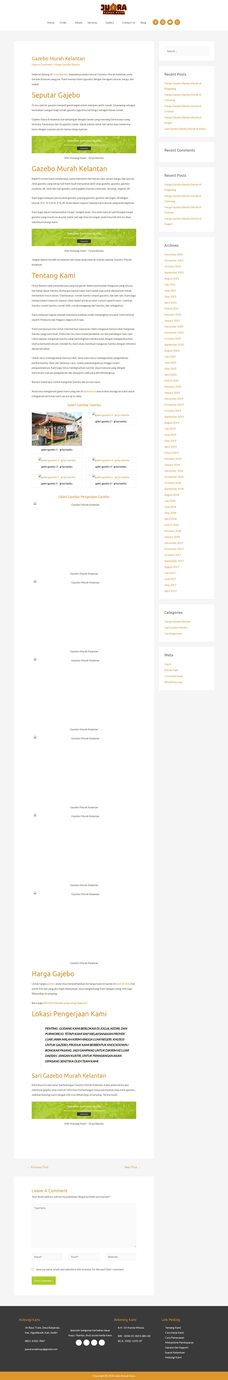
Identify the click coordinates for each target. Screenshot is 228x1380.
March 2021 (171, 308)
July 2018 (169, 500)
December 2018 (173, 470)
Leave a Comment (42, 64)
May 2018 (170, 512)
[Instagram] (86, 1343)
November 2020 (173, 332)
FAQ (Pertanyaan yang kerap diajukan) (65, 1002)
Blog (143, 22)
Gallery (109, 22)
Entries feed (171, 670)
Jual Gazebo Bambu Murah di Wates (185, 128)
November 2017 (173, 548)
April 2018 (170, 518)
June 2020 (170, 362)
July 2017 (169, 572)
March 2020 (171, 380)
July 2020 (169, 356)
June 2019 (170, 434)
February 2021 (172, 314)
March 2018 (171, 524)
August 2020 (171, 350)
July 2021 (169, 284)
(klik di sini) (122, 983)
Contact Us (128, 22)
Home (50, 22)
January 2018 (172, 536)
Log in (167, 664)
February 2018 (172, 530)
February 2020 (172, 386)
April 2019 (170, 446)
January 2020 (172, 392)
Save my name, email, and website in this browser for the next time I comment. (80, 1269)
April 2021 (170, 302)
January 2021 (172, 320)
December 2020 (173, 326)
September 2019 (174, 416)
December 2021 (173, 254)
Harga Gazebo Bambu (67, 64)
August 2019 (171, 422)
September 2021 (174, 272)
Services (92, 22)
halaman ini (89, 391)
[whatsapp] (177, 22)
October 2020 (172, 338)
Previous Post (37, 1167)
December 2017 (173, 542)
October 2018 (172, 482)
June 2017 (170, 578)
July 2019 (169, 428)
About (78, 22)
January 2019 (172, 464)
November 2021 (173, 260)
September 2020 (174, 344)
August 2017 (171, 566)
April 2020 (170, 374)
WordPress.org (173, 682)
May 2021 (170, 296)
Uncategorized (173, 633)
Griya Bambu (60, 74)
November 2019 (173, 404)
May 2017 (170, 584)
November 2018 (173, 476)
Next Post (133, 1167)
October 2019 (172, 410)
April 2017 (170, 590)
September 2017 (174, 560)
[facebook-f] (156, 22)
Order (63, 22)
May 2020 (170, 368)
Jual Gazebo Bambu (175, 627)
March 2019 (171, 452)
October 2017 (172, 554)
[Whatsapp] (102, 1343)
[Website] (121, 1257)
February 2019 (172, 458)
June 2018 (170, 506)
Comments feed (173, 676)
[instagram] (163, 22)
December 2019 (173, 398)
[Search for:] (186, 51)
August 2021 (171, 278)
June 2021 (170, 290)
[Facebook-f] (79, 1343)
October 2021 (172, 266)
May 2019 (170, 440)
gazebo (50, 983)
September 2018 (174, 488)
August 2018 (171, 494)
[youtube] (170, 22)
